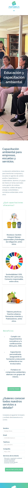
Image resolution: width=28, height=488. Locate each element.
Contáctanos (14, 389)
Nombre (6, 428)
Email (5, 435)
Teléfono (6, 442)
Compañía (6, 449)
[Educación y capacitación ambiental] (14, 458)
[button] (14, 10)
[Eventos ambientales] (14, 461)
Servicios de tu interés (11, 456)
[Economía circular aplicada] (14, 462)
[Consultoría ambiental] (14, 459)
